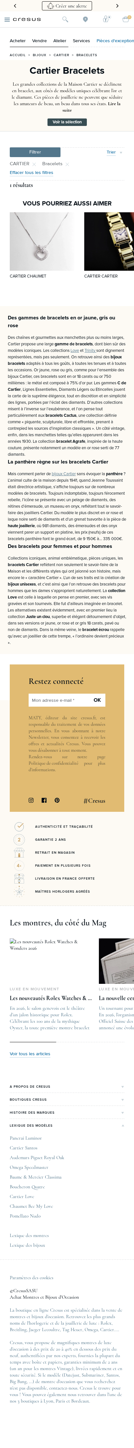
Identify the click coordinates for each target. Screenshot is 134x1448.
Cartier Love (22, 1196)
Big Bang (18, 1381)
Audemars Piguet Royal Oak (37, 1157)
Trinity (90, 351)
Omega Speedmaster (29, 1167)
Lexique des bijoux (27, 1245)
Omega (91, 1329)
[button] (35, 152)
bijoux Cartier (64, 474)
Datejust (71, 1375)
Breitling (18, 1329)
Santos (112, 1375)
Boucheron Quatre (27, 1187)
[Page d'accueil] (27, 19)
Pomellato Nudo (25, 1216)
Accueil (18, 55)
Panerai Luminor (26, 1138)
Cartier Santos (23, 1148)
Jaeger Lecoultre (44, 1329)
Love (75, 351)
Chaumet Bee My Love (31, 1206)
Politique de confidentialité (53, 763)
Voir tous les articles (30, 1054)
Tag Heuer (72, 1329)
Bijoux (40, 55)
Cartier (61, 55)
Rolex (106, 1323)
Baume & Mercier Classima (35, 1177)
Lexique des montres (29, 1235)
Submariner (93, 1375)
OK (97, 700)
